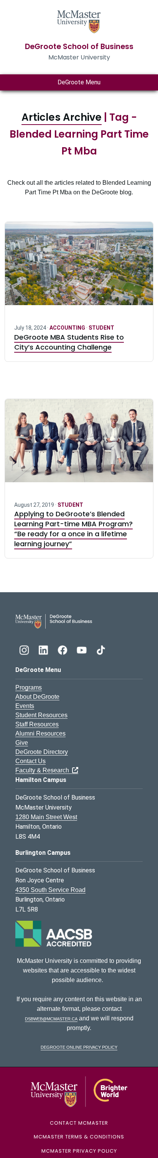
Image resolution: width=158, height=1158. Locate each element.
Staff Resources (37, 724)
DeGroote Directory (41, 752)
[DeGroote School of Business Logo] (53, 620)
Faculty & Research (43, 770)
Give (21, 742)
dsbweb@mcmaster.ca (51, 1018)
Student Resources (41, 715)
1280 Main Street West (46, 817)
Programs (28, 687)
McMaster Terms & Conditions (79, 1136)
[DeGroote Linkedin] (44, 649)
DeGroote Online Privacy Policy (79, 1046)
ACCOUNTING (67, 328)
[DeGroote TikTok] (101, 649)
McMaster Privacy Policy (79, 1151)
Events (24, 706)
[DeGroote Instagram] (25, 649)
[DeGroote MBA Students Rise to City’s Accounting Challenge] (79, 268)
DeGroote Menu (79, 82)
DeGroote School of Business (79, 46)
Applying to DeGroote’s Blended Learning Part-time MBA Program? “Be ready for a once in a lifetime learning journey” (73, 529)
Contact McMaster (79, 1123)
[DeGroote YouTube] (82, 649)
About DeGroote (37, 696)
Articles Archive (61, 117)
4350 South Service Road (50, 890)
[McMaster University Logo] (79, 1091)
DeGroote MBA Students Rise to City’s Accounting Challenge (69, 342)
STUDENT (101, 328)
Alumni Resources (40, 733)
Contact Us (30, 761)
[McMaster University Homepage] (79, 21)
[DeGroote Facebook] (63, 649)
